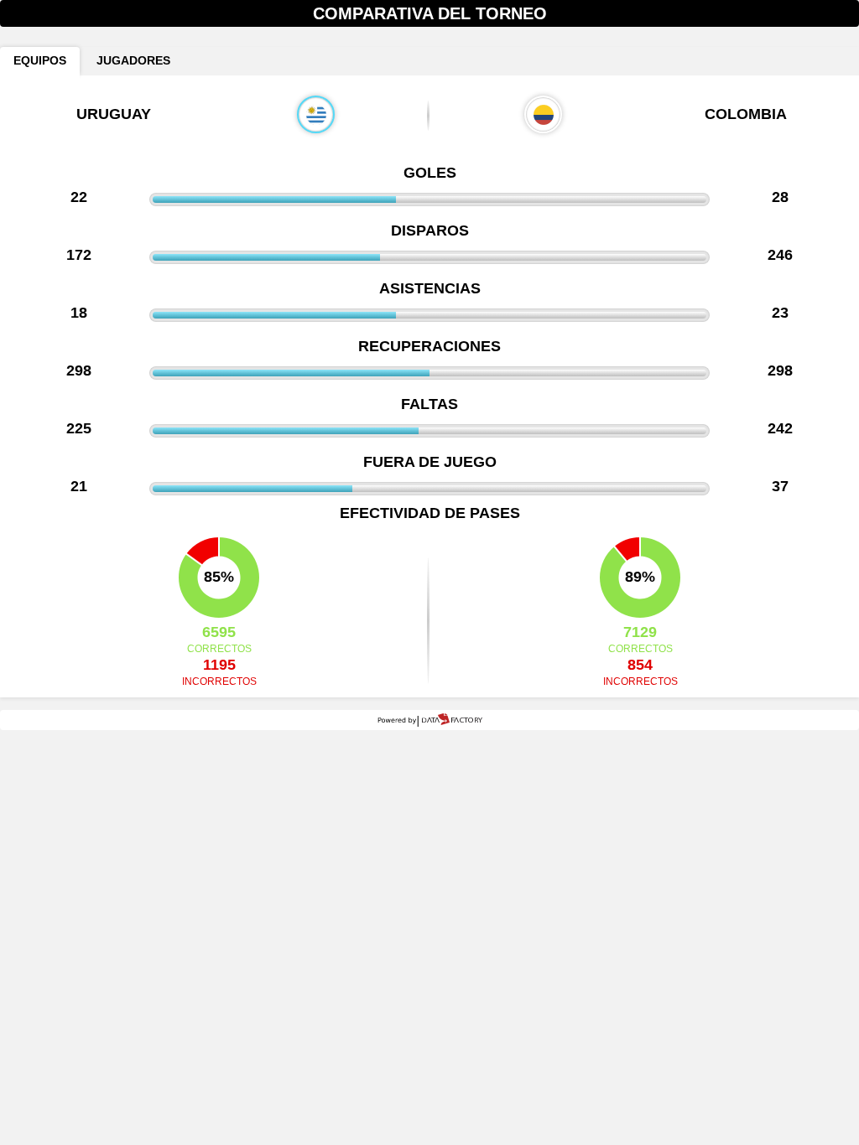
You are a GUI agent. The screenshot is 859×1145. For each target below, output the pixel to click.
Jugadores (133, 60)
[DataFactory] (430, 720)
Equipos (39, 60)
